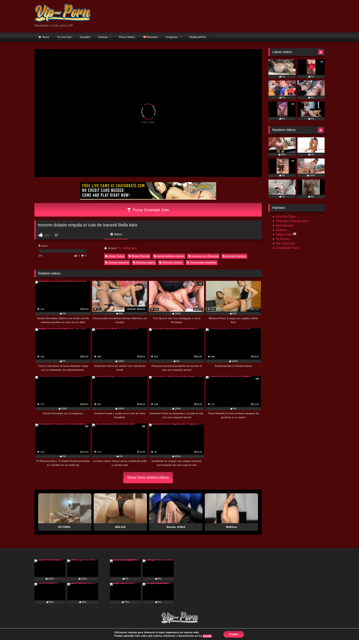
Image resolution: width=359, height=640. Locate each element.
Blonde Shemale (140, 256)
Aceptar (233, 634)
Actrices (103, 37)
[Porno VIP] (62, 13)
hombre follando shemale (170, 256)
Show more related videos (148, 477)
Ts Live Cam (64, 37)
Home (45, 37)
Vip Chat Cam (285, 243)
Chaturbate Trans (287, 247)
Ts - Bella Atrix (127, 248)
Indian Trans (284, 234)
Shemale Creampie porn (292, 221)
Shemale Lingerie (145, 262)
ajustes (207, 636)
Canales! (85, 37)
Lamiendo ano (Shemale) (204, 256)
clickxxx (281, 230)
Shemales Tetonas (172, 262)
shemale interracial (118, 262)
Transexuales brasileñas (203, 262)
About (117, 234)
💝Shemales (150, 37)
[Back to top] (347, 629)
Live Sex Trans (286, 216)
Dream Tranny (116, 256)
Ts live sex (283, 238)
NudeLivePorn (197, 37)
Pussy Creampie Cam (150, 210)
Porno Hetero (127, 37)
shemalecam (284, 225)
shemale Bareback (236, 256)
